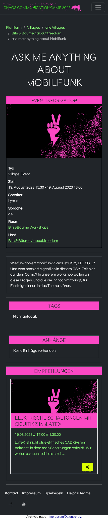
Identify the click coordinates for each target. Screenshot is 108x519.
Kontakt (11, 493)
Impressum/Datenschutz (65, 516)
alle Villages (55, 27)
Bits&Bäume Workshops (28, 227)
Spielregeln (54, 493)
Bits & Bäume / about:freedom (36, 33)
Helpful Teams (78, 493)
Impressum (31, 493)
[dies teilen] (87, 467)
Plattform (14, 27)
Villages (33, 27)
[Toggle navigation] (98, 7)
